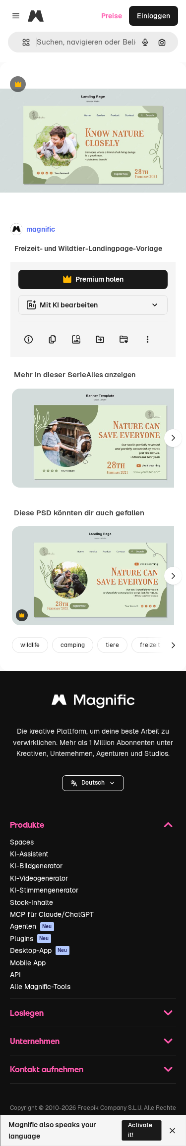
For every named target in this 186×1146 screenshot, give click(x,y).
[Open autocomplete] (22, 42)
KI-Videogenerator (39, 878)
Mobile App (28, 962)
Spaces (22, 842)
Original (63, 85)
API (15, 974)
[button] (93, 783)
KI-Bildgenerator (36, 865)
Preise (111, 15)
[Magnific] (93, 702)
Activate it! (140, 1130)
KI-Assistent (29, 853)
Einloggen (153, 15)
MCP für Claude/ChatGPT (52, 914)
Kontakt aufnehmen (46, 1069)
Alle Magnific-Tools (40, 986)
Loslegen (27, 1012)
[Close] (172, 1131)
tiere (112, 645)
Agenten (31, 926)
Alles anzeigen (110, 374)
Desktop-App (38, 950)
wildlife (30, 645)
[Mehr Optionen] (147, 339)
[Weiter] (173, 438)
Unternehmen (35, 1041)
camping (73, 645)
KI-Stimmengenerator (44, 890)
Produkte (27, 824)
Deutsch (93, 783)
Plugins (29, 938)
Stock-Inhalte (31, 902)
